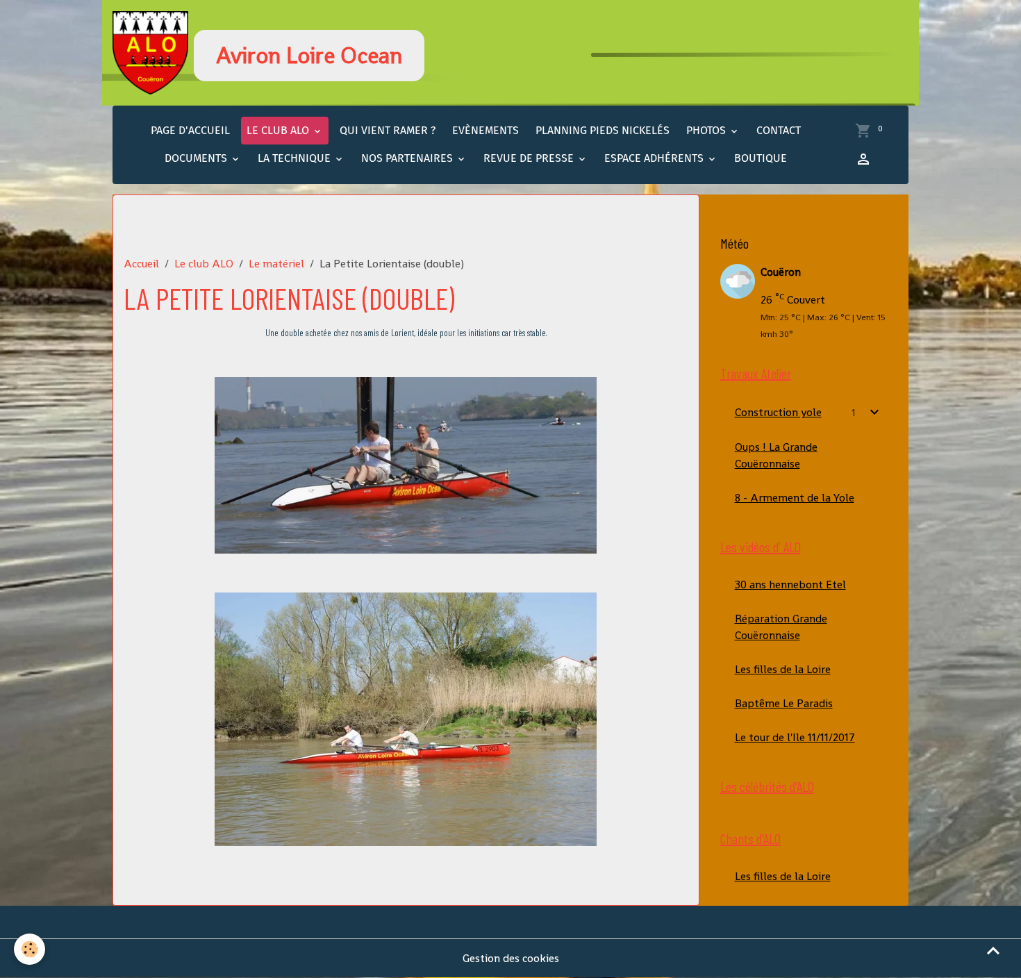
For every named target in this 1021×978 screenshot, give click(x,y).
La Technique (295, 158)
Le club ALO (279, 130)
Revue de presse (529, 158)
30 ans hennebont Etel (790, 584)
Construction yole (778, 411)
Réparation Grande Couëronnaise (781, 627)
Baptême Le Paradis (784, 703)
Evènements (485, 130)
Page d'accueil (190, 130)
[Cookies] (29, 949)
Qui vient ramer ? (387, 130)
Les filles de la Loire (783, 669)
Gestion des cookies (511, 958)
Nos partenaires (408, 158)
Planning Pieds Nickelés (603, 130)
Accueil (141, 263)
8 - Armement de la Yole (794, 497)
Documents (197, 158)
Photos (707, 130)
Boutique (760, 158)
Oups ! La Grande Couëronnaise (776, 455)
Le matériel (276, 263)
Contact (778, 130)
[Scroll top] (993, 950)
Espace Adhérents (655, 158)
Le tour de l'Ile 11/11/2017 (795, 737)
